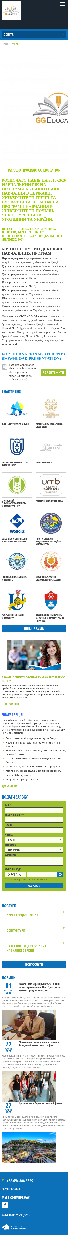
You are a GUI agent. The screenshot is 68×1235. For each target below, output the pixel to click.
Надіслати (34, 886)
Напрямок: (11, 845)
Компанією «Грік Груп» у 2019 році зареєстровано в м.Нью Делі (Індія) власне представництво (40, 987)
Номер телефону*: (14, 815)
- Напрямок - (14, 850)
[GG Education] (11, 10)
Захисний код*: (13, 869)
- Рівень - (12, 840)
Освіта (9, 34)
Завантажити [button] (53, 372)
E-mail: (8, 825)
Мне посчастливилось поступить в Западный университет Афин (39, 1043)
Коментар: (10, 855)
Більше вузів (34, 628)
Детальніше (11, 704)
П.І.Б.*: (8, 805)
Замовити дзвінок (11, 1189)
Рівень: (9, 835)
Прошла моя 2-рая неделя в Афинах (40, 1103)
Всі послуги (34, 964)
